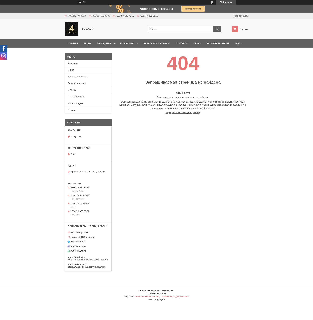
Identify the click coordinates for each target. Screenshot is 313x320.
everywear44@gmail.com (83, 237)
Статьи (71, 110)
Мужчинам (127, 43)
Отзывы (72, 90)
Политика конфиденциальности (175, 296)
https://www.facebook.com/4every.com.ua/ (88, 259)
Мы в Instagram (76, 103)
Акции (87, 43)
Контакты (181, 43)
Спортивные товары (156, 43)
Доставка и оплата (78, 76)
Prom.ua (171, 290)
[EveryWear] (71, 35)
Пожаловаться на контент (147, 296)
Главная (72, 43)
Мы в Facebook (76, 96)
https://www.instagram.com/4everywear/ (86, 267)
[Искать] (217, 29)
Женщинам (104, 43)
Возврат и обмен (218, 43)
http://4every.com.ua (80, 232)
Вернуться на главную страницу (183, 112)
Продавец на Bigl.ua (156, 293)
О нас (197, 43)
